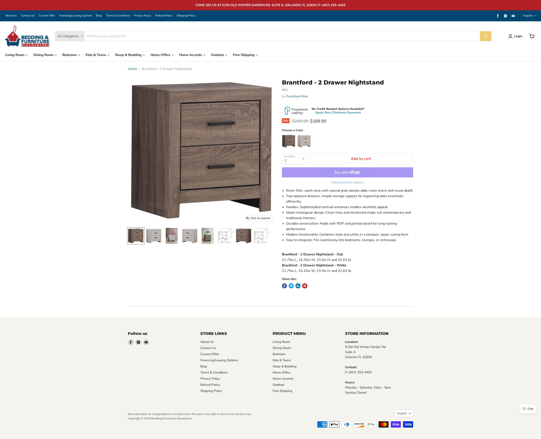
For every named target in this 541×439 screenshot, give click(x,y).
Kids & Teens (96, 55)
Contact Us (27, 15)
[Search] (485, 36)
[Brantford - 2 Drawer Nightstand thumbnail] (135, 236)
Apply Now (323, 112)
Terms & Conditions (118, 15)
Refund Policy (164, 15)
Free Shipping (244, 55)
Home (132, 69)
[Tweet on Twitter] (291, 285)
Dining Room (43, 55)
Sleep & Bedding (128, 55)
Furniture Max (297, 96)
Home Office (160, 55)
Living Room (15, 55)
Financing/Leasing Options (75, 15)
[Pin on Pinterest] (304, 285)
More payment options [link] (347, 182)
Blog (99, 15)
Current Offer (47, 15)
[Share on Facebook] (284, 285)
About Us (11, 15)
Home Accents (191, 55)
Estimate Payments (347, 112)
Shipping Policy (186, 15)
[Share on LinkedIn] (298, 285)
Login (518, 36)
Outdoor (218, 55)
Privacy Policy (142, 15)
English (527, 16)
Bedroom (70, 55)
